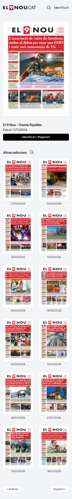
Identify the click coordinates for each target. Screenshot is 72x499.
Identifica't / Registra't (36, 137)
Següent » (59, 489)
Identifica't (61, 7)
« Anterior (12, 489)
